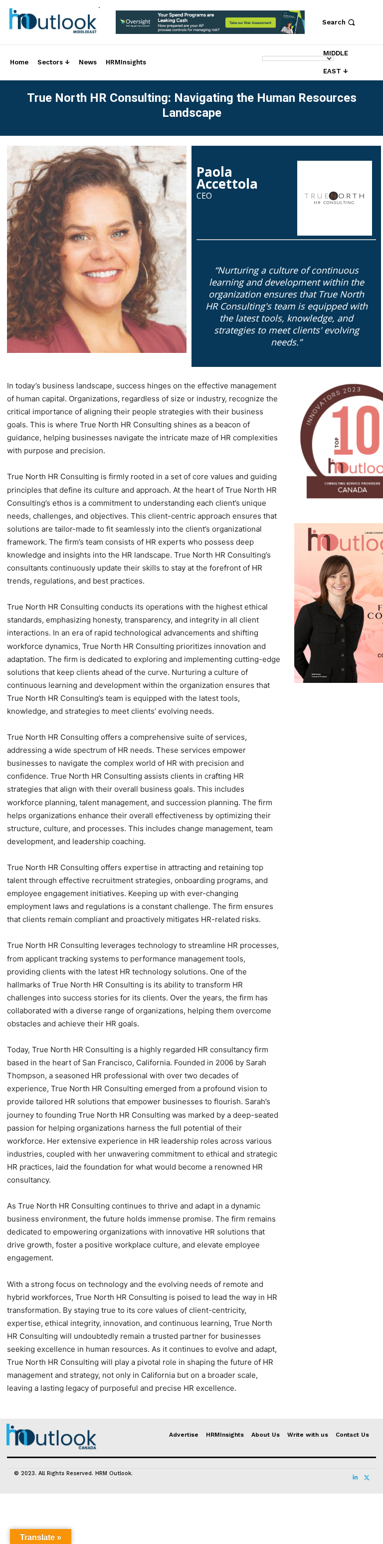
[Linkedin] (355, 1475)
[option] (210, 27)
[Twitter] (366, 1475)
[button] (340, 22)
